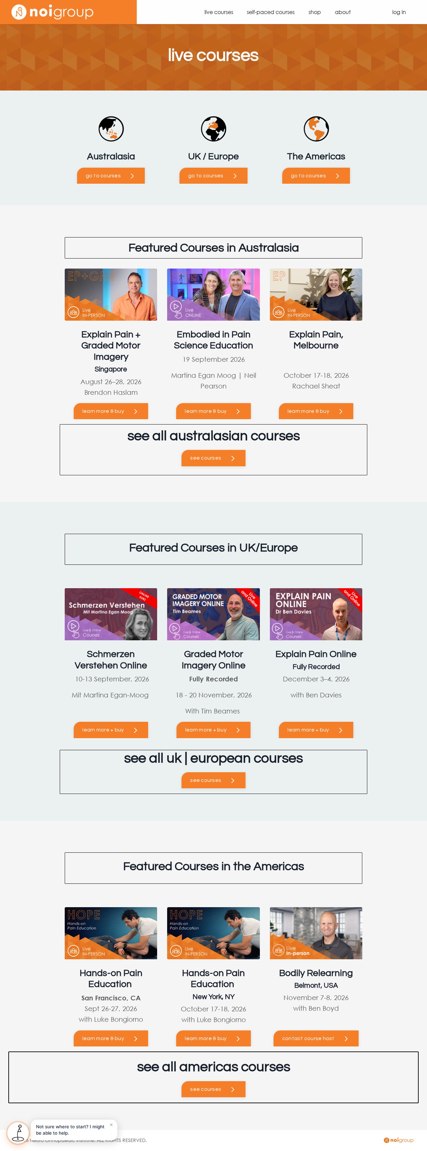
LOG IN (399, 11)
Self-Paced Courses (271, 11)
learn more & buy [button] (103, 411)
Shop (315, 11)
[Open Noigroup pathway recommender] (18, 1133)
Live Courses (218, 11)
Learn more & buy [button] (103, 1038)
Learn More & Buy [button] (206, 411)
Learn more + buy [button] (103, 729)
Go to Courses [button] (103, 175)
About (343, 11)
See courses (205, 458)
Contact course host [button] (308, 1038)
